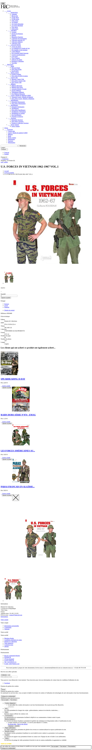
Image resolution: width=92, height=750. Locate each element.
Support (7, 735)
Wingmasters (11, 142)
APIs (6, 708)
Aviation (14, 32)
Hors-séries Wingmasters (19, 103)
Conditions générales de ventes (13, 640)
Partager (6, 304)
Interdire (17, 726)
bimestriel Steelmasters (18, 107)
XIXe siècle (15, 20)
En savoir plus (12, 724)
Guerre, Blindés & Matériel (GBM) (19, 95)
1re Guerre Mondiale (17, 24)
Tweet (6, 305)
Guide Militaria (16, 51)
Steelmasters (11, 139)
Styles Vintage (13, 124)
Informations (4, 616)
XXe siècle (15, 27)
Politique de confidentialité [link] (8, 696)
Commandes (7, 627)
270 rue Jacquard (9, 659)
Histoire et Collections (10, 641)
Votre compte (4, 619)
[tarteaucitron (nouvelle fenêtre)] (6, 744)
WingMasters (13, 100)
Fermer (3, 689)
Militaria (12, 84)
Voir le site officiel (22, 724)
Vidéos (7, 738)
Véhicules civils (16, 43)
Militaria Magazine (17, 85)
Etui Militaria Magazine (18, 94)
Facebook (7, 683)
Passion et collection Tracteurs (20, 123)
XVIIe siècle (15, 17)
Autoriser (11, 706)
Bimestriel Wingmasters (18, 102)
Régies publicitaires (10, 728)
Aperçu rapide (5, 386)
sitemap (6, 646)
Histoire (14, 35)
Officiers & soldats (17, 59)
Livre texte (15, 56)
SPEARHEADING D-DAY (13, 379)
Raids (11, 66)
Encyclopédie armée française (20, 53)
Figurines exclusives (17, 116)
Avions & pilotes (16, 46)
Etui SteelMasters (16, 115)
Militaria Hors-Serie (17, 87)
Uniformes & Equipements (19, 38)
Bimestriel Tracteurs (17, 120)
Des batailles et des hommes (19, 50)
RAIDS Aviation (16, 74)
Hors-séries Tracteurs (17, 121)
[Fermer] (1, 688)
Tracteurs (12, 118)
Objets (6, 128)
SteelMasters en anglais (18, 113)
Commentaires (9, 715)
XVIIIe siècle (15, 19)
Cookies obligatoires (10, 703)
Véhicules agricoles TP (18, 40)
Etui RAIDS (15, 71)
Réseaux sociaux (9, 731)
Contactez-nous (8, 645)
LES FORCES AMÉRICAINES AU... (18, 451)
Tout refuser (13, 700)
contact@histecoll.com (15, 615)
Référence (4, 313)
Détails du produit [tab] (9, 310)
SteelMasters (13, 105)
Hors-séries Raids (16, 69)
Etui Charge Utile (16, 82)
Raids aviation (13, 72)
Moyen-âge (15, 16)
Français (6, 152)
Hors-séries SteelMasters (18, 110)
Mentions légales (9, 638)
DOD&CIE (7, 657)
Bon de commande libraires (12, 655)
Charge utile (13, 77)
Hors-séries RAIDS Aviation (20, 76)
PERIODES (13, 12)
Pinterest (6, 307)
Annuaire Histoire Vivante (19, 89)
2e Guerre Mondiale (17, 25)
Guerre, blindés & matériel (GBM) (17, 133)
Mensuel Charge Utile (18, 79)
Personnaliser (71, 746)
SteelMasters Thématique (19, 111)
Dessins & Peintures (17, 33)
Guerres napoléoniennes (18, 55)
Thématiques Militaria (18, 92)
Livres (7, 11)
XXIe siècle (15, 29)
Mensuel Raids (16, 68)
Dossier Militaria (16, 90)
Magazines (8, 64)
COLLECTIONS (14, 45)
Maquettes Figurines (17, 37)
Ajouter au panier (5, 297)
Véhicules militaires (17, 42)
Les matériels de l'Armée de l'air (21, 48)
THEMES (12, 30)
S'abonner (8, 129)
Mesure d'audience (10, 719)
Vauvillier (14, 63)
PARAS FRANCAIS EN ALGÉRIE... (18, 486)
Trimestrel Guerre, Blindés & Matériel (22, 97)
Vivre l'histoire (16, 58)
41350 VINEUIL (9, 660)
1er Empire (15, 22)
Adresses (6, 629)
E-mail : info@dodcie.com (11, 664)
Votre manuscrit (8, 643)
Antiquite (14, 14)
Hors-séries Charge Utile (19, 81)
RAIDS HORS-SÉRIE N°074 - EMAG (18, 415)
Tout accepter (5, 700)
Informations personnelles (11, 626)
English (6, 154)
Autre (6, 712)
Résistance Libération (18, 61)
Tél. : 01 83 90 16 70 (10, 662)
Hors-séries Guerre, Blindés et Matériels (23, 98)
